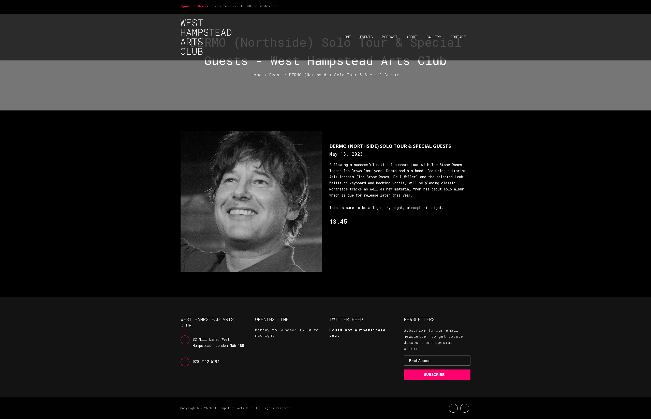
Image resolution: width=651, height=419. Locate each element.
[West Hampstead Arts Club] (206, 37)
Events (366, 37)
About (412, 37)
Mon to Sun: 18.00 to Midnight (245, 6)
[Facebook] (460, 6)
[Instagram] (469, 6)
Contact (458, 37)
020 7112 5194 (206, 361)
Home (347, 37)
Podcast (389, 37)
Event (275, 74)
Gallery (433, 37)
